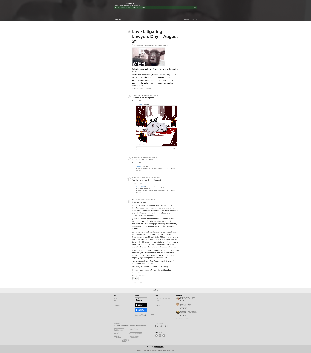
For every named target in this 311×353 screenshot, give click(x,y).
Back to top (155, 290)
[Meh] (119, 2)
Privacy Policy (162, 350)
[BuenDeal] (135, 337)
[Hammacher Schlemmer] (120, 329)
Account (137, 295)
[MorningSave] (135, 333)
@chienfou (139, 104)
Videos (116, 303)
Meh (115, 295)
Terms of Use (170, 350)
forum (131, 3)
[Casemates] (128, 340)
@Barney (138, 166)
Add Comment (119, 19)
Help (157, 295)
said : (148, 95)
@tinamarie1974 (140, 187)
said (156, 148)
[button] (115, 7)
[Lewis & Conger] (135, 329)
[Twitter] (163, 335)
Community (179, 295)
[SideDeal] (120, 337)
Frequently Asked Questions (163, 298)
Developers (117, 305)
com (126, 3)
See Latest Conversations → (183, 318)
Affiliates (158, 305)
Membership (117, 323)
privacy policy (143, 315)
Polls (115, 300)
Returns (157, 303)
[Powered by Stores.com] (155, 347)
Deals (115, 298)
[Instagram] (160, 335)
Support (157, 300)
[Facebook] (156, 335)
